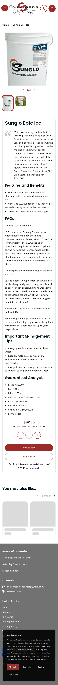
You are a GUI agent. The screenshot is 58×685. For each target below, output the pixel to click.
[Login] (43, 8)
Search (6, 612)
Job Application (10, 621)
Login (5, 607)
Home (5, 24)
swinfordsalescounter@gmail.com (25, 586)
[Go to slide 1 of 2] (7, 103)
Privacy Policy (9, 626)
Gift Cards (7, 616)
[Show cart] (52, 8)
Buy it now (29, 456)
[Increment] (37, 435)
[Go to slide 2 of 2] (20, 101)
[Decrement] (20, 435)
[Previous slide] (23, 90)
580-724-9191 (14, 591)
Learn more (13, 674)
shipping (22, 426)
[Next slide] (35, 90)
